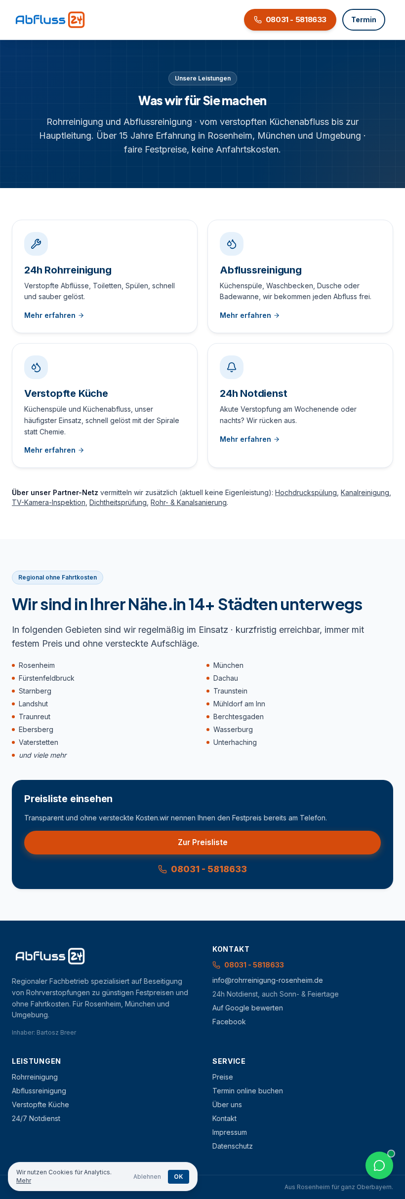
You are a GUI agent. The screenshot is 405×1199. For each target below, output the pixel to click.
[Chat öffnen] (379, 1165)
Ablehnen (147, 1176)
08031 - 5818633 (209, 869)
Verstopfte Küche (40, 1104)
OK (178, 1176)
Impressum (229, 1132)
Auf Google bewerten (247, 1008)
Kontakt (224, 1118)
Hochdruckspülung (306, 492)
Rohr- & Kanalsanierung (189, 502)
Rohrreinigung (35, 1077)
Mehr (23, 1180)
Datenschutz (232, 1146)
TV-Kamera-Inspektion (48, 502)
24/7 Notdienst (36, 1118)
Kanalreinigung (365, 492)
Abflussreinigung (39, 1090)
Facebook (229, 1021)
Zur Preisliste (203, 842)
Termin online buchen (247, 1090)
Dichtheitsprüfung (118, 502)
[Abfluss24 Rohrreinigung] (50, 20)
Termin (363, 19)
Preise (222, 1077)
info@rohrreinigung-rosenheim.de (267, 980)
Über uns (227, 1104)
